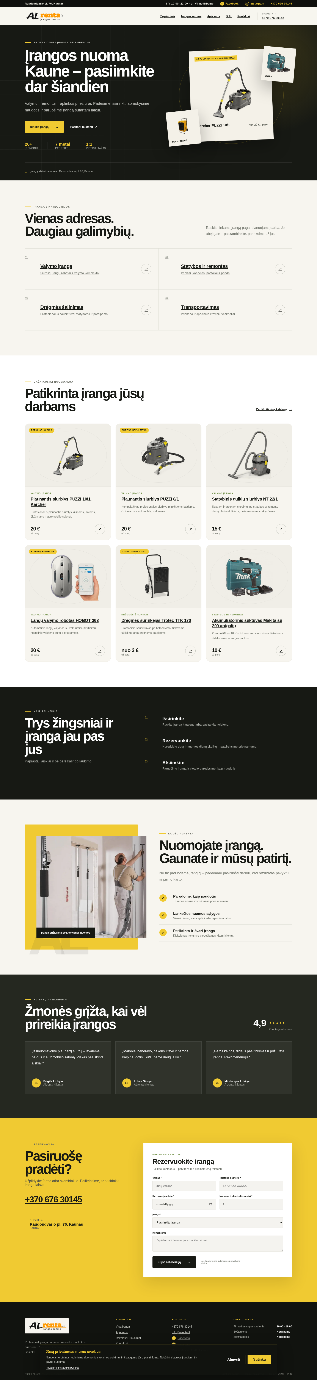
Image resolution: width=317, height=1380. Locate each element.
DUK (229, 16)
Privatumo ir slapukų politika (62, 1367)
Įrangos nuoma (191, 16)
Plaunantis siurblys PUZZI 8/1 (150, 499)
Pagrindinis (167, 16)
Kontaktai (243, 16)
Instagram (255, 3)
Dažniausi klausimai (128, 1337)
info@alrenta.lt (181, 1332)
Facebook (230, 3)
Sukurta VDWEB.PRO (280, 1374)
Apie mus (213, 16)
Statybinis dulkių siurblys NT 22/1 (245, 499)
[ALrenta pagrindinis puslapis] (45, 16)
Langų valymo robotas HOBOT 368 (65, 620)
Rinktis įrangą (44, 126)
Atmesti (233, 1359)
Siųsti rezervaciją (174, 1262)
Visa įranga (123, 1326)
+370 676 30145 (281, 3)
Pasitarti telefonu (83, 126)
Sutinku (259, 1359)
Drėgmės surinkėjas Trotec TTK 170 (156, 620)
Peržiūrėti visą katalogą (274, 409)
